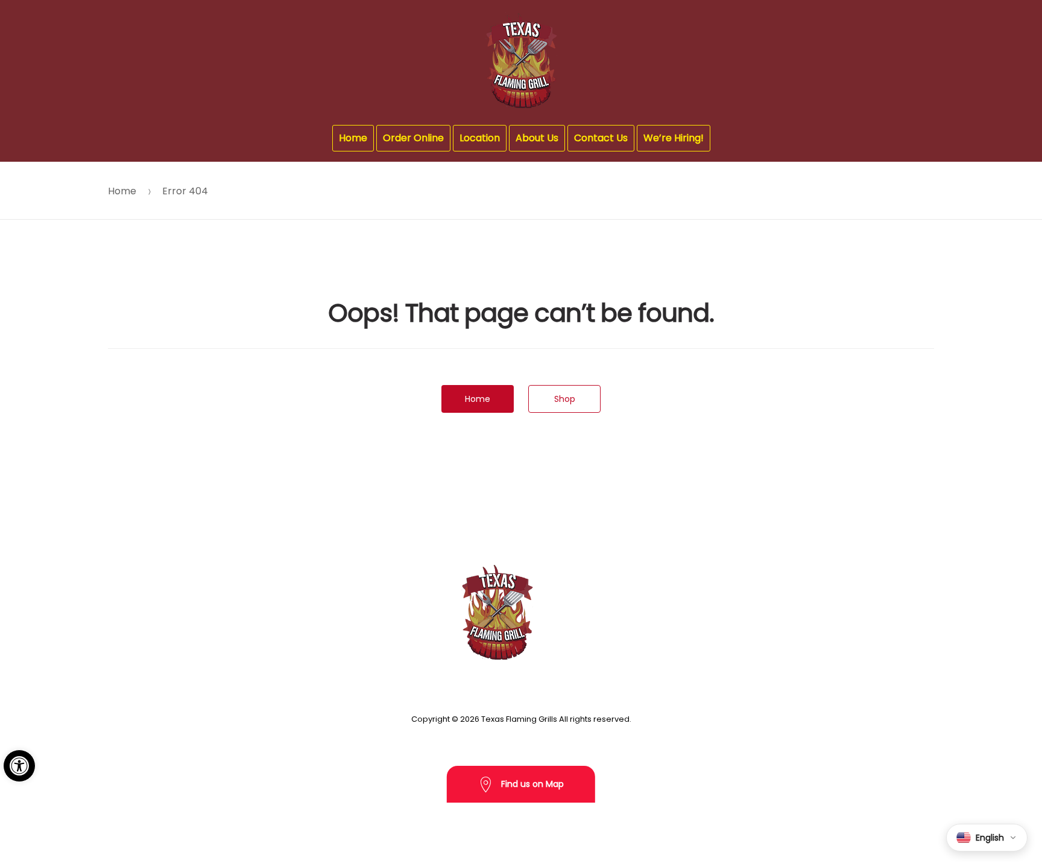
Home (353, 138)
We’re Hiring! (673, 138)
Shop (564, 399)
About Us (537, 138)
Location (479, 138)
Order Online (413, 138)
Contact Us (601, 138)
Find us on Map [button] (531, 784)
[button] (19, 766)
